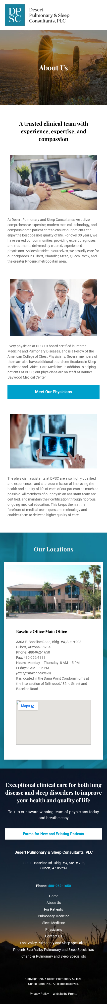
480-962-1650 (59, 886)
